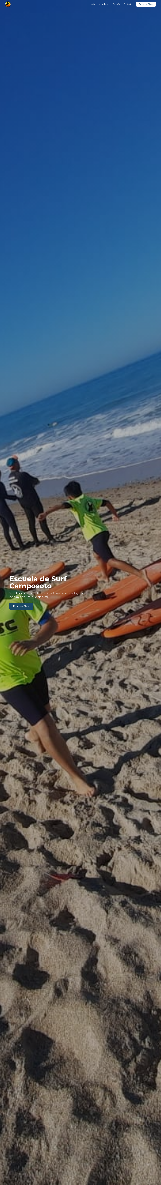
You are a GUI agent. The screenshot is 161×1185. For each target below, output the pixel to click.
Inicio (92, 4)
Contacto (128, 4)
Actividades (104, 4)
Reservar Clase (146, 4)
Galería (116, 4)
